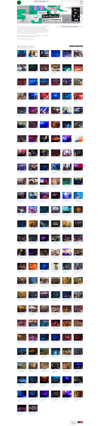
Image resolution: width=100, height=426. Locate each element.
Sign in (81, 3)
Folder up (32, 46)
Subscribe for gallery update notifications (69, 26)
